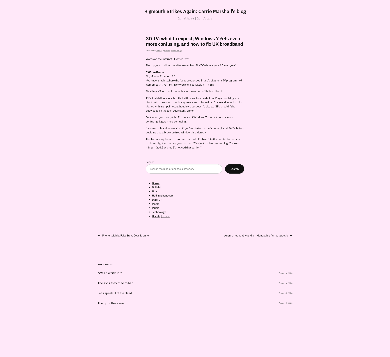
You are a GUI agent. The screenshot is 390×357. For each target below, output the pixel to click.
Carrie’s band (205, 18)
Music (155, 208)
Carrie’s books (186, 18)
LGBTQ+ (157, 199)
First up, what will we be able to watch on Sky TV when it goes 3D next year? (191, 65)
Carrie (159, 50)
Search (150, 162)
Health (156, 191)
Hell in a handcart (162, 195)
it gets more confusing (172, 121)
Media (167, 50)
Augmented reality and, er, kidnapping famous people (256, 235)
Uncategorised (161, 216)
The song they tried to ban (115, 283)
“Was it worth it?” (110, 273)
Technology (176, 50)
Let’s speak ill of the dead (115, 293)
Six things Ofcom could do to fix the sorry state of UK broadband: (184, 91)
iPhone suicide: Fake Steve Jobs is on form (126, 235)
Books (156, 183)
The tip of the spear (111, 303)
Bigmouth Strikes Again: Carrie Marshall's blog (195, 11)
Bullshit (156, 187)
